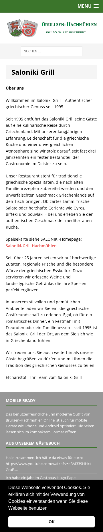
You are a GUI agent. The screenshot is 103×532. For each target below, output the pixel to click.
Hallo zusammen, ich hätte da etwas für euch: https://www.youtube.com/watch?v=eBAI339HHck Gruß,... (49, 463)
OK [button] (52, 521)
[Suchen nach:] (51, 51)
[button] (51, 508)
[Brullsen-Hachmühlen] (51, 28)
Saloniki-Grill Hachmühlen (31, 245)
